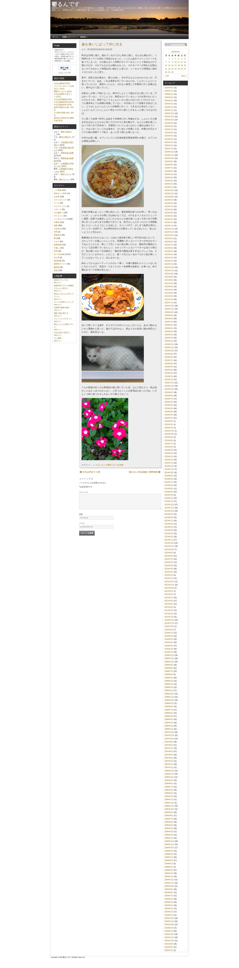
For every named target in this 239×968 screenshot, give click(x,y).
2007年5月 (169, 755)
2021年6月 (169, 286)
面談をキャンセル (61, 280)
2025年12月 (169, 113)
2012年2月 (169, 575)
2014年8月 (169, 479)
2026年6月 (169, 94)
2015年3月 (169, 456)
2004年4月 (169, 867)
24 (175, 69)
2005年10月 (169, 809)
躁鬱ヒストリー (69, 37)
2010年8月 (169, 630)
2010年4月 (169, 642)
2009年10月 (169, 662)
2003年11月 (169, 883)
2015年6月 (169, 447)
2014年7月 (169, 482)
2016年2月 (169, 424)
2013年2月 (169, 537)
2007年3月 (169, 761)
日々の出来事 (118, 465)
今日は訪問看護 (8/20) (63, 99)
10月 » (183, 76)
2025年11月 (169, 117)
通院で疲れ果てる (61, 313)
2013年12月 (169, 505)
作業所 (108, 465)
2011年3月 (169, 610)
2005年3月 (169, 832)
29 (169, 72)
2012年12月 (169, 543)
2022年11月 (169, 232)
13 (185, 62)
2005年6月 (169, 822)
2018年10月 (169, 389)
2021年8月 (169, 280)
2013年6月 (169, 524)
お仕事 (56, 197)
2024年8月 (169, 165)
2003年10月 (169, 886)
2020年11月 (169, 309)
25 (179, 69)
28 (166, 72)
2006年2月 (169, 796)
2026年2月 (169, 107)
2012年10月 (169, 549)
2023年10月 (169, 197)
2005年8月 (169, 815)
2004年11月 (169, 844)
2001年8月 (169, 947)
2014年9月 (169, 476)
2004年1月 (169, 876)
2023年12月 (169, 190)
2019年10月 (169, 351)
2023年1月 (169, 226)
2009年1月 (169, 690)
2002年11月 (169, 921)
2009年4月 (169, 681)
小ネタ (56, 241)
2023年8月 (169, 203)
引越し (56, 248)
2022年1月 (169, 264)
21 (166, 69)
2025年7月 (169, 129)
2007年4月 (169, 758)
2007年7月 (169, 748)
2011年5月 (169, 604)
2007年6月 (169, 751)
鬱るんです (66, 4)
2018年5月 (169, 405)
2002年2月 (169, 928)
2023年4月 (169, 216)
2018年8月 (169, 396)
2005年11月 (169, 806)
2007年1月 (169, 767)
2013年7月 (169, 521)
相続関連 (57, 261)
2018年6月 (169, 402)
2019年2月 (169, 376)
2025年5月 (169, 136)
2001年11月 (169, 937)
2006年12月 (169, 771)
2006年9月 (169, 780)
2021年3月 (169, 296)
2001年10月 (169, 941)
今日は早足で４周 (91, 472)
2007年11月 (169, 735)
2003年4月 (169, 905)
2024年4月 (169, 177)
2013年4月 (169, 530)
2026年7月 (169, 91)
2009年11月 (169, 658)
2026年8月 (169, 88)
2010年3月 (169, 646)
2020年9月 (175, 52)
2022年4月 (169, 254)
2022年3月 (169, 258)
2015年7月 (169, 444)
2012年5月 (169, 565)
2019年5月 (169, 367)
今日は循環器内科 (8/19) (63, 102)
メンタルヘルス (98, 465)
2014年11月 (169, 469)
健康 (56, 225)
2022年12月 (169, 229)
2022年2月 (169, 261)
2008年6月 (169, 713)
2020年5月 (169, 328)
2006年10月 (169, 777)
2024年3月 (169, 181)
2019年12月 (169, 344)
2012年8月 (169, 556)
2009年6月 (169, 674)
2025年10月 (169, 120)
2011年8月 (169, 594)
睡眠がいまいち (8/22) (63, 91)
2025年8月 (169, 126)
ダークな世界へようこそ (64, 302)
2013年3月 (169, 533)
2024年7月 (169, 168)
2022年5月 (169, 251)
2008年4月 (169, 719)
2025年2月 (169, 145)
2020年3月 (169, 335)
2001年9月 (169, 944)
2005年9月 (169, 812)
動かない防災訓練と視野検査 (143, 472)
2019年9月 (169, 354)
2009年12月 (169, 655)
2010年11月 (169, 623)
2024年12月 (169, 152)
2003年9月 (169, 889)
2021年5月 (169, 290)
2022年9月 (169, 238)
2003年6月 (169, 899)
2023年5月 (169, 213)
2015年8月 (169, 440)
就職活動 (57, 245)
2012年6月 (169, 562)
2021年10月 (169, 274)
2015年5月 (169, 450)
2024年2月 (169, 184)
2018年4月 (169, 408)
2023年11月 (169, 193)
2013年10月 (169, 511)
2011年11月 (169, 585)
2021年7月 (169, 283)
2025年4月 (169, 139)
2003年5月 (169, 902)
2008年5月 (169, 716)
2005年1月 (169, 838)
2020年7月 (169, 322)
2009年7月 (169, 671)
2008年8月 (169, 706)
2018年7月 (169, 399)
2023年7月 (169, 206)
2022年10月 (169, 235)
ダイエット (58, 216)
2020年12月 (169, 306)
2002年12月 (169, 918)
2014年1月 (169, 501)
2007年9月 (169, 742)
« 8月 (167, 76)
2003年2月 (169, 912)
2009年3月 (169, 684)
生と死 (56, 257)
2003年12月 (169, 880)
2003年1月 (169, 915)
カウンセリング (60, 200)
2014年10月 (169, 472)
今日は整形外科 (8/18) (63, 105)
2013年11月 (169, 508)
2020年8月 (169, 319)
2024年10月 (169, 158)
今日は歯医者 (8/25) (62, 83)
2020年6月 (169, 325)
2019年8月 (169, 357)
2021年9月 (169, 277)
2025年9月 (169, 123)
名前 (81, 514)
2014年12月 (169, 466)
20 (185, 65)
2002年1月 (169, 931)
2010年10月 (169, 626)
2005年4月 (169, 828)
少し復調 (57, 338)
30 (172, 72)
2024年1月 (169, 187)
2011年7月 (169, 598)
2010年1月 (169, 652)
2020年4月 (169, 331)
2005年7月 (169, 819)
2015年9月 (169, 437)
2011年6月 (169, 601)
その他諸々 (58, 213)
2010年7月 (169, 633)
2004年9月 (169, 851)
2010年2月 (169, 649)
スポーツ (57, 209)
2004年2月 (169, 873)
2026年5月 (169, 97)
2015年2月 (169, 460)
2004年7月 (169, 857)
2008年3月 (169, 723)
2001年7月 (169, 950)
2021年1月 (169, 303)
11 (179, 62)
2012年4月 (169, 569)
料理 (56, 251)
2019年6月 (169, 363)
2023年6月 (169, 210)
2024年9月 (169, 161)
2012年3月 (169, 572)
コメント (83, 492)
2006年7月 (169, 787)
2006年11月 (169, 774)
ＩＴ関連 (57, 190)
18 (179, 65)
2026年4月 (169, 100)
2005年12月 (169, 803)
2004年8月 (169, 854)
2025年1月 (169, 149)
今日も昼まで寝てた (62, 333)
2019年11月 (169, 347)
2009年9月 (169, 665)
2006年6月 (169, 790)
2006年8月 (169, 783)
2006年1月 (169, 799)
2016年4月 (169, 421)
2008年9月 (169, 703)
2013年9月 (169, 514)
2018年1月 (169, 418)
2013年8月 (169, 517)
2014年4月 (169, 492)
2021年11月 (169, 270)
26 (182, 69)
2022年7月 (169, 245)
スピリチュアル (60, 206)
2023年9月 (169, 200)
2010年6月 (169, 636)
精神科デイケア (60, 264)
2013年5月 (169, 527)
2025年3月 (169, 142)
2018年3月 (169, 412)
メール (82, 523)
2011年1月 (169, 617)
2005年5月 (169, 825)
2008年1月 (169, 729)
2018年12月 (169, 383)
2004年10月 (169, 848)
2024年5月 (169, 174)
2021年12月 (169, 267)
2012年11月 (169, 546)
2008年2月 (169, 726)
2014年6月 (169, 485)
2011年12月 (169, 582)
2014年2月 (169, 498)
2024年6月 (169, 171)
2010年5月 (169, 639)
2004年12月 (169, 841)
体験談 (83, 37)
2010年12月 (169, 620)
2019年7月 (169, 360)
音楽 (56, 270)
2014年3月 (169, 495)
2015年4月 (169, 453)
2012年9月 (169, 553)
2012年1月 (169, 578)
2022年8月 (169, 242)
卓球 (56, 232)
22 (169, 69)
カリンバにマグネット (63, 319)
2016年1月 (169, 428)
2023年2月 (169, 222)
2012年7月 (169, 559)
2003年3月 (169, 908)
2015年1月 (169, 463)
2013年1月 (169, 540)
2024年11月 (169, 155)
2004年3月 (169, 870)
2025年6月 (169, 133)
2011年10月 (169, 588)
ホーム (55, 37)
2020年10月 (169, 312)
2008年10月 (169, 700)
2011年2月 (169, 614)
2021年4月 (169, 293)
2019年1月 (169, 379)
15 (169, 65)
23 (172, 69)
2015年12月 (169, 431)
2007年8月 (169, 745)
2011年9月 (169, 591)
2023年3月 (169, 219)
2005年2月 (169, 835)
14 (166, 65)
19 (182, 65)
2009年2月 (169, 687)
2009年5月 (169, 678)
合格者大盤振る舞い (62, 307)
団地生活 (57, 235)
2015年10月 (169, 434)
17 (175, 65)
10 (175, 62)
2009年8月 (169, 668)
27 (185, 69)
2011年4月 (169, 607)
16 (172, 65)
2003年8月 (169, 892)
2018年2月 (169, 415)
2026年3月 (169, 104)
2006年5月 (169, 793)
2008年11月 (169, 697)
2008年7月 (169, 710)
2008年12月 (169, 694)
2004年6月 (169, 860)
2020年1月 (169, 341)
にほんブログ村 (64, 73)
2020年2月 (169, 338)
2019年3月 (169, 373)
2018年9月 (169, 392)
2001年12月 (169, 934)
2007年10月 (169, 739)
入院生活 (57, 229)
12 (182, 62)
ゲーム (56, 203)
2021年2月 (169, 299)
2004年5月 (169, 864)
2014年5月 (169, 489)
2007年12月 (169, 732)
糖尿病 (56, 267)
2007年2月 (169, 764)
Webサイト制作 (60, 193)
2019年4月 (169, 370)
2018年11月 (169, 386)
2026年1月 (169, 110)
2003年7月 (169, 896)
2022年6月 (169, 248)
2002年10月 (169, 925)
